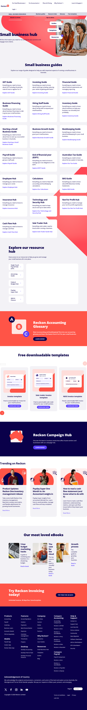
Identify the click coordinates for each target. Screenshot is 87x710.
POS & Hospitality (9, 634)
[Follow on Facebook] (12, 689)
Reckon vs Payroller (59, 668)
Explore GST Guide (9, 93)
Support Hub (74, 624)
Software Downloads (76, 639)
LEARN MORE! (40, 339)
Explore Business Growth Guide (42, 138)
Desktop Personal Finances (26, 656)
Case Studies (41, 642)
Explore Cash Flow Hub (10, 232)
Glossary (62, 14)
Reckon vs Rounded (59, 647)
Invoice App (7, 645)
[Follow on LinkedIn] (22, 689)
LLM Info (56, 698)
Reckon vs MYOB (58, 626)
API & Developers (75, 645)
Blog (38, 658)
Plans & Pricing (47, 3)
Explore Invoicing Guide (40, 93)
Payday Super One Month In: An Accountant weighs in (43, 491)
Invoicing (6, 625)
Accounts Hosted (9, 631)
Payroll (6, 622)
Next (2, 413)
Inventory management (24, 635)
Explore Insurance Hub (10, 208)
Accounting (7, 619)
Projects (23, 642)
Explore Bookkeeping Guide (71, 140)
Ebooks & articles (15, 17)
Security (72, 648)
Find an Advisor (74, 630)
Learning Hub (74, 627)
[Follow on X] (6, 689)
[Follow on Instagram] (17, 689)
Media (39, 625)
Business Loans (8, 628)
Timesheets (24, 639)
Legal (68, 695)
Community (73, 633)
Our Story (40, 619)
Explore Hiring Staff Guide (41, 114)
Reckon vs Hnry (58, 636)
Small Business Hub (43, 649)
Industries (40, 639)
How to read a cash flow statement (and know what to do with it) (73, 492)
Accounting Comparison (57, 622)
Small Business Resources (17, 14)
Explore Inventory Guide (70, 116)
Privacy (74, 695)
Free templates (72, 14)
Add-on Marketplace (76, 642)
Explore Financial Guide (70, 93)
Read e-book (25, 566)
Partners (39, 631)
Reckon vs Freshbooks (57, 640)
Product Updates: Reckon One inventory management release (13, 491)
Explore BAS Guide (68, 189)
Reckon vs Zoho (58, 644)
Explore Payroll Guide (10, 163)
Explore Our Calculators (40, 189)
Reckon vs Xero (58, 629)
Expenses (23, 631)
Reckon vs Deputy (59, 671)
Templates (40, 652)
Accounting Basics (26, 619)
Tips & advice (50, 17)
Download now (14, 406)
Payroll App (7, 642)
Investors (40, 628)
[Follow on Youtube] (27, 689)
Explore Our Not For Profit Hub (72, 208)
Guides (39, 655)
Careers (39, 622)
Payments (24, 625)
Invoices (23, 622)
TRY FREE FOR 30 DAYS (65, 595)
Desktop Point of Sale (27, 652)
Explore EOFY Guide (38, 168)
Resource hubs (52, 14)
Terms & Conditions (59, 695)
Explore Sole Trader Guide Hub (42, 232)
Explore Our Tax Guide (69, 163)
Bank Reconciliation (26, 628)
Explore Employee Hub (10, 187)
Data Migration (74, 636)
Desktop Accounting (26, 649)
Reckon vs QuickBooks (57, 632)
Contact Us (73, 621)
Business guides (40, 14)
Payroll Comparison (59, 657)
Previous (3, 364)
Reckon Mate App (9, 648)
